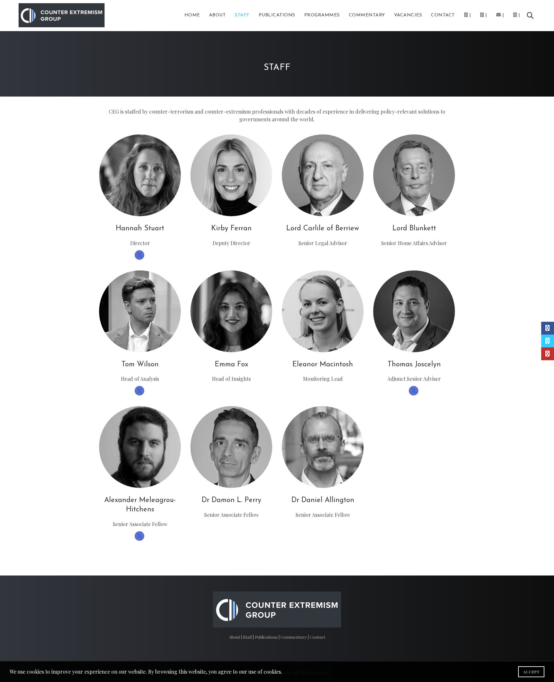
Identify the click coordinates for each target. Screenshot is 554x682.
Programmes (322, 15)
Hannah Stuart (140, 228)
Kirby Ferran (231, 228)
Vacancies (408, 15)
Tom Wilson (140, 364)
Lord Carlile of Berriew (322, 228)
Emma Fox (231, 364)
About (217, 15)
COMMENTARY (367, 15)
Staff (242, 15)
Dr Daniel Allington (322, 500)
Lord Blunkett (414, 228)
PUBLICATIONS (277, 15)
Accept (531, 671)
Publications (267, 637)
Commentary (294, 637)
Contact (443, 15)
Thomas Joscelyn (414, 364)
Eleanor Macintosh (322, 364)
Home (192, 15)
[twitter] (139, 255)
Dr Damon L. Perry (231, 500)
